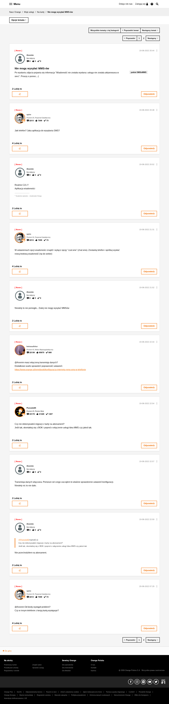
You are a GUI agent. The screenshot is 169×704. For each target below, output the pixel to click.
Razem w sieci (51, 692)
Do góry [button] (8, 651)
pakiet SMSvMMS (138, 72)
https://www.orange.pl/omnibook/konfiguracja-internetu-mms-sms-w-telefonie (50, 369)
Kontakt (93, 668)
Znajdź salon (37, 665)
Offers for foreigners (141, 695)
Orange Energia (10, 695)
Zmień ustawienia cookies (69, 692)
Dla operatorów (67, 665)
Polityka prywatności (78, 695)
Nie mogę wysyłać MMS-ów (32, 68)
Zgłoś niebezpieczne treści (92, 692)
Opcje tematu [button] (18, 20)
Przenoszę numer (10, 665)
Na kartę (40, 12)
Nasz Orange (15, 12)
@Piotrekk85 (23, 540)
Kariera (93, 671)
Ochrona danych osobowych (100, 695)
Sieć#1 (19, 692)
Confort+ (132, 692)
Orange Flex (8, 692)
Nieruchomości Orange (122, 695)
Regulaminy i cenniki (11, 671)
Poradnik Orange (145, 692)
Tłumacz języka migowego (115, 692)
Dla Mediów (66, 671)
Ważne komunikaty (26, 695)
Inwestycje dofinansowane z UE (15, 698)
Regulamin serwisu (44, 695)
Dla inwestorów (67, 668)
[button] (157, 50)
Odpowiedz (149, 94)
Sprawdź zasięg (38, 668)
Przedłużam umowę (11, 668)
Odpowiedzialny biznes (34, 692)
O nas (93, 665)
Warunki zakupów (61, 695)
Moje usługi (29, 12)
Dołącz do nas (125, 4)
